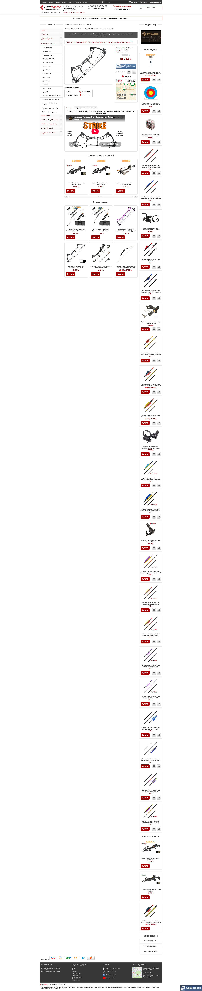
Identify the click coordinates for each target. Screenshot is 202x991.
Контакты (75, 979)
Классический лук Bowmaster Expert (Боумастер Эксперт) (126, 266)
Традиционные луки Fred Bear (51, 99)
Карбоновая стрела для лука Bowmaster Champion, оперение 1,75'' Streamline (151, 354)
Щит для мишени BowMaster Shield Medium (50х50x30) (151, 135)
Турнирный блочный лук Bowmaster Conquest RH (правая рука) (126, 231)
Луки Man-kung (46, 77)
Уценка (43, 30)
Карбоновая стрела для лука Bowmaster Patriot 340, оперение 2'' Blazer (151, 261)
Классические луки (48, 55)
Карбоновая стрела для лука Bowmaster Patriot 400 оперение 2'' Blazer (151, 292)
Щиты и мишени (47, 128)
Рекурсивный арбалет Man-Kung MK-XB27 (151, 890)
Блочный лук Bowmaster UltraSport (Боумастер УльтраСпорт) (76, 267)
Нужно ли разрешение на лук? (50, 971)
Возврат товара (76, 977)
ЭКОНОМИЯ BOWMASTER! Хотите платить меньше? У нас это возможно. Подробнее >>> (100, 42)
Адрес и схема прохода (113, 968)
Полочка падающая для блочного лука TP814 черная (151, 228)
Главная (67, 24)
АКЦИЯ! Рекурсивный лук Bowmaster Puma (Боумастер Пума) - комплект (101, 231)
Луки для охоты (47, 47)
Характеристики (80, 108)
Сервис (64, 2)
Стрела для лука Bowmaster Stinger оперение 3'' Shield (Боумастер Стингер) (151, 823)
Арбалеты (44, 34)
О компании (44, 2)
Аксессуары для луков (49, 120)
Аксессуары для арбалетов (47, 39)
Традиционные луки (48, 59)
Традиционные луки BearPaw (51, 95)
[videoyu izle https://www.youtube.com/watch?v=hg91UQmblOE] (151, 37)
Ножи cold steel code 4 (151, 951)
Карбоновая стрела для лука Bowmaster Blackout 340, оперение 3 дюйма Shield (151, 698)
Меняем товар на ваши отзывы (50, 968)
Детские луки (46, 66)
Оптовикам (83, 2)
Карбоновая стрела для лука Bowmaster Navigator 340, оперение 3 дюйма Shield (151, 604)
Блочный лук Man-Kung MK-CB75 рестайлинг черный (101, 266)
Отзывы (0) (92, 108)
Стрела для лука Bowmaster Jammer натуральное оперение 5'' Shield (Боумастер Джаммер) (151, 760)
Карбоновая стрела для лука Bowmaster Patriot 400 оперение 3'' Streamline (151, 198)
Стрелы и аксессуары (49, 124)
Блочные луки (46, 51)
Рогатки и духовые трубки (48, 133)
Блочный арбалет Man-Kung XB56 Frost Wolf (76, 183)
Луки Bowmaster (47, 70)
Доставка (51, 2)
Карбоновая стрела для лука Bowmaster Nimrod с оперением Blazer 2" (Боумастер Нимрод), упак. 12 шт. (151, 386)
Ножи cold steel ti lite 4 (150, 940)
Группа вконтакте (111, 974)
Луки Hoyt (45, 84)
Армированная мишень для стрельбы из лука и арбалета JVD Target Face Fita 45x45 (151, 105)
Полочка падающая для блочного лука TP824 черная (151, 447)
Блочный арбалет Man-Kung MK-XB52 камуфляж (126, 183)
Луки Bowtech (46, 81)
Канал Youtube (111, 978)
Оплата (58, 2)
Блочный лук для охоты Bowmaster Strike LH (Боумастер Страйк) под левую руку (89, 28)
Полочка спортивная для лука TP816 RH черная (150, 322)
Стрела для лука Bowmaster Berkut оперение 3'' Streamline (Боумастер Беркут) (150, 479)
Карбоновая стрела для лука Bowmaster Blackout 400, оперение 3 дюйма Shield (151, 666)
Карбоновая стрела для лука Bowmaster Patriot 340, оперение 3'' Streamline (151, 167)
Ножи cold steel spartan (151, 946)
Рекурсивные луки (47, 62)
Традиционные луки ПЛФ (49, 112)
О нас (73, 968)
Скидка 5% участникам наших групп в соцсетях (55, 970)
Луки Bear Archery (47, 73)
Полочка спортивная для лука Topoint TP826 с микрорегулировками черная (150, 542)
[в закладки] (154, 79)
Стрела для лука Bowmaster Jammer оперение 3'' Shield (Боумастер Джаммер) (151, 729)
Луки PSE (45, 92)
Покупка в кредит (77, 973)
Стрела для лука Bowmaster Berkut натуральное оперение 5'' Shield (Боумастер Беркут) (150, 510)
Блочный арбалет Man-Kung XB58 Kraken (150, 859)
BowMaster (129, 48)
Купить (145, 79)
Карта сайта (75, 980)
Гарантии (71, 2)
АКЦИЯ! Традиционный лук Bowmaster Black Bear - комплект (76, 230)
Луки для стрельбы (48, 44)
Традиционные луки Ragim (50, 108)
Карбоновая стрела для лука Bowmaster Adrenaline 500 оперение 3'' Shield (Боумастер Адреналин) (150, 792)
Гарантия (75, 975)
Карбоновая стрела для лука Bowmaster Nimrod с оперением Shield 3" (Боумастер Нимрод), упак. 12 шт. (151, 418)
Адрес (77, 2)
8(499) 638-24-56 (98, 6)
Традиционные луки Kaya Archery (50, 103)
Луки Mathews (46, 88)
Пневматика (45, 116)
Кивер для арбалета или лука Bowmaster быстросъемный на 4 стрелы (150, 73)
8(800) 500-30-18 (74, 6)
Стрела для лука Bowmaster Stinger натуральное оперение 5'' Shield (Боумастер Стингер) (150, 573)
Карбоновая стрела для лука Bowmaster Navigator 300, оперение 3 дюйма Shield (151, 635)
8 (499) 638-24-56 (111, 971)
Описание (69, 108)
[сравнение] (159, 79)
